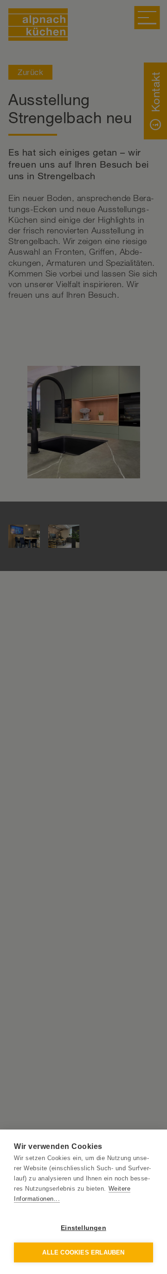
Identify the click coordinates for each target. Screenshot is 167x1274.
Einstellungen (83, 1227)
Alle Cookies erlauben (83, 1252)
